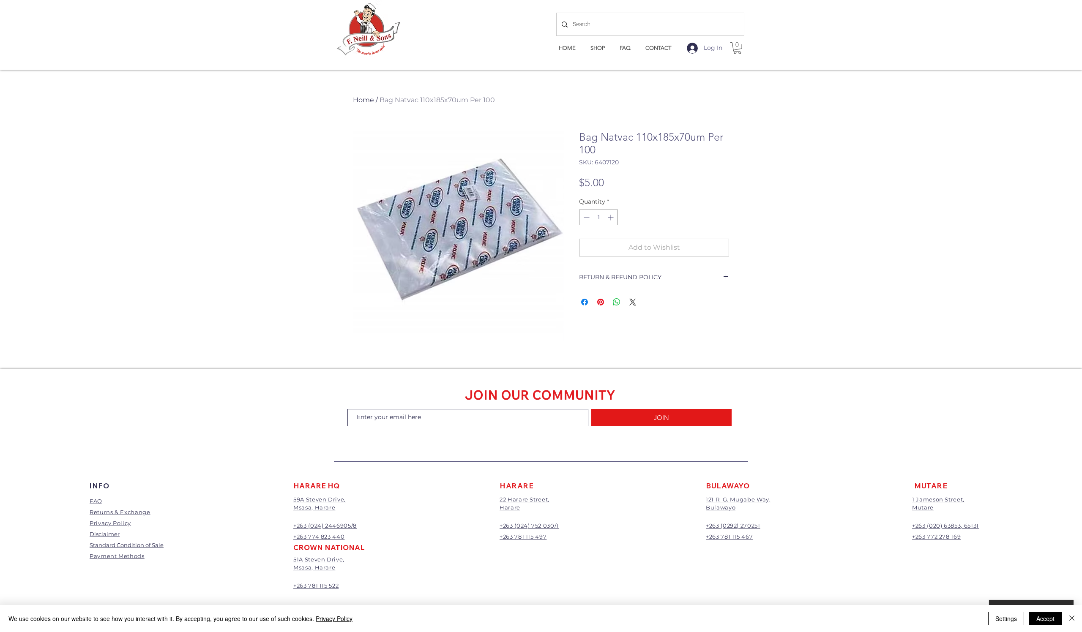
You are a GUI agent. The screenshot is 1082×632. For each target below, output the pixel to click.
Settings (1006, 618)
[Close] (1072, 618)
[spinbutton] (598, 217)
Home (363, 100)
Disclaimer (105, 534)
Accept (1045, 618)
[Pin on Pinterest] (601, 302)
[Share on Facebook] (584, 302)
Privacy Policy (334, 618)
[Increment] (611, 217)
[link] (737, 48)
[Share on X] (633, 302)
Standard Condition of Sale (127, 545)
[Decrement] (585, 217)
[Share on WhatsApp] (617, 302)
